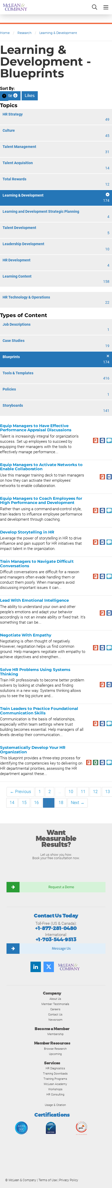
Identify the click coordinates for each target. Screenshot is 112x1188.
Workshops (55, 1089)
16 (36, 802)
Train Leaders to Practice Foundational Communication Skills (39, 710)
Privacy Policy (68, 1180)
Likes (30, 95)
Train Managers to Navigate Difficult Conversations (37, 563)
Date (8, 95)
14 (12, 802)
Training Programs (55, 1079)
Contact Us (55, 1014)
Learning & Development (58, 33)
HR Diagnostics (55, 1068)
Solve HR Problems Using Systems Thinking (35, 671)
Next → (77, 802)
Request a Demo (61, 887)
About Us (55, 999)
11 (83, 791)
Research (24, 33)
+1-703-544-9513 (56, 939)
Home (5, 33)
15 (24, 802)
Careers (55, 1009)
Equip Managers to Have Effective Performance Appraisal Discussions (35, 428)
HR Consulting (55, 1094)
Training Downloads (55, 1073)
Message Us (61, 948)
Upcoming (55, 1054)
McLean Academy (55, 1084)
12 (95, 791)
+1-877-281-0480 (56, 928)
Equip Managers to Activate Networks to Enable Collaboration (41, 467)
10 (71, 791)
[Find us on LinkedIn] (35, 967)
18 (61, 802)
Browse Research (55, 1049)
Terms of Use (48, 1180)
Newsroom (55, 1019)
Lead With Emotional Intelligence (34, 600)
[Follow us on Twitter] (48, 967)
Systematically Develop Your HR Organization (32, 749)
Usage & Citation (55, 1105)
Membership (55, 1034)
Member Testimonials (55, 1004)
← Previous (20, 791)
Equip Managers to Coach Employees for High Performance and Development (41, 500)
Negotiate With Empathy (25, 635)
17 (48, 802)
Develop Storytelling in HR (27, 532)
